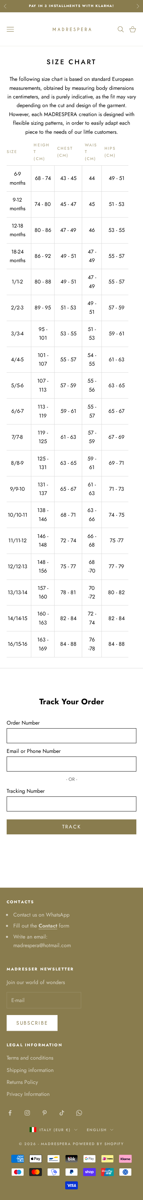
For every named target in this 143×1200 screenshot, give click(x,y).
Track (71, 826)
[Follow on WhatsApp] (79, 1113)
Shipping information (30, 1070)
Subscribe (32, 1023)
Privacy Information (28, 1094)
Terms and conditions (30, 1058)
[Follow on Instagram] (27, 1113)
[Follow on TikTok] (62, 1113)
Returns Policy (22, 1082)
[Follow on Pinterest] (44, 1113)
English (97, 1129)
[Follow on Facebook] (10, 1113)
